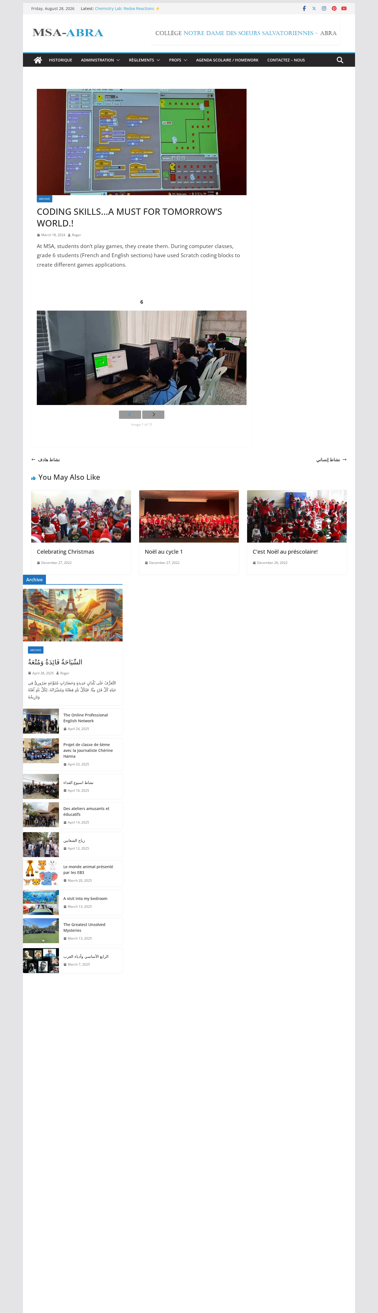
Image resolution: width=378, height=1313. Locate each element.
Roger (76, 235)
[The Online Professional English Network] (41, 722)
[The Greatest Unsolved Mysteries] (41, 931)
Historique (60, 60)
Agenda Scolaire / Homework (227, 60)
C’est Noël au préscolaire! (285, 551)
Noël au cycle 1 (164, 551)
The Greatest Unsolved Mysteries (84, 927)
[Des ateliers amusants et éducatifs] (41, 815)
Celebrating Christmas (65, 551)
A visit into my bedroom (85, 898)
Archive (44, 199)
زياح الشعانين (74, 840)
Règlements (141, 60)
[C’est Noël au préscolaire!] (297, 494)
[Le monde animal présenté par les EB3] (41, 873)
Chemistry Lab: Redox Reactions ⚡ (127, 8)
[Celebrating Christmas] (81, 494)
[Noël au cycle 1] (189, 494)
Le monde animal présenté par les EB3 (88, 869)
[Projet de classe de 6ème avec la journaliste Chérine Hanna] (41, 754)
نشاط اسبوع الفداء (78, 782)
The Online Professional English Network (85, 717)
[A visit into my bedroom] (41, 902)
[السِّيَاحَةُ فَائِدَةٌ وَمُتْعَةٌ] (73, 615)
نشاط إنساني (328, 459)
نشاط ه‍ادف (49, 459)
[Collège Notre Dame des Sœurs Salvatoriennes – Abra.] (38, 60)
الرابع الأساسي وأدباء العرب (85, 956)
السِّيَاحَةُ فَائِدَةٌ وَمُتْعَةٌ (55, 661)
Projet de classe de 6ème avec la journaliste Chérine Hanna (88, 750)
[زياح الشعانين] (41, 844)
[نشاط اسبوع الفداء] (41, 786)
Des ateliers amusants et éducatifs (86, 811)
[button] (117, 60)
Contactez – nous (286, 60)
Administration (97, 60)
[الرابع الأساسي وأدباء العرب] (41, 960)
